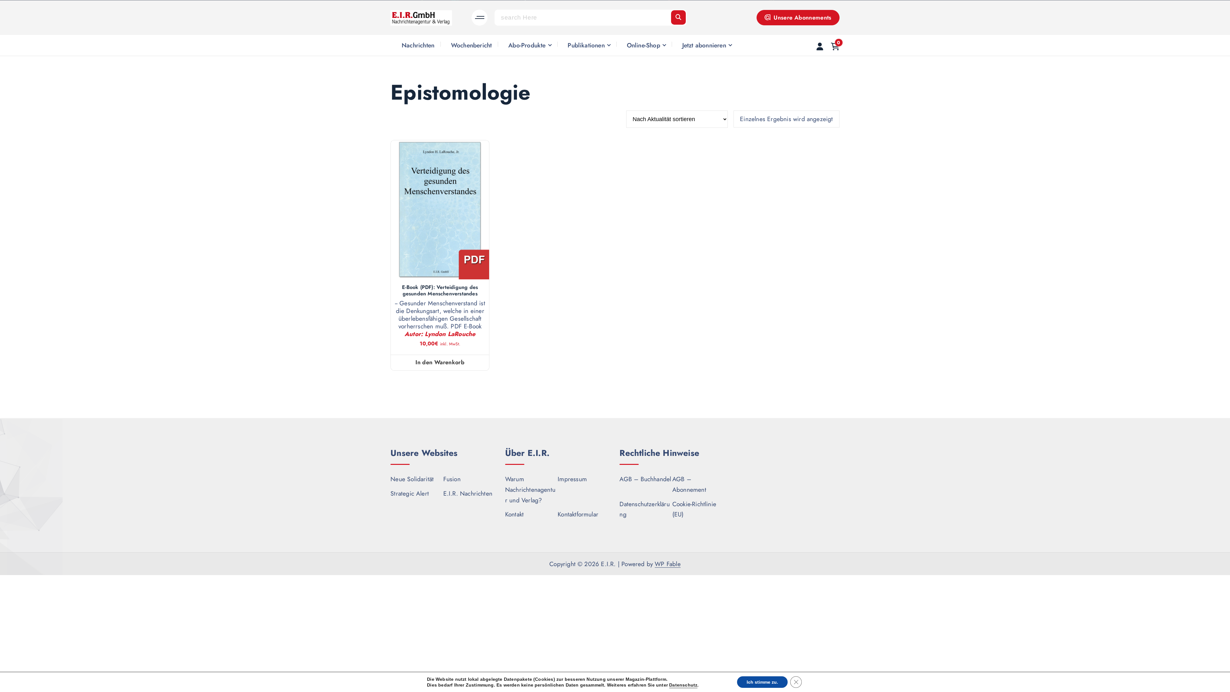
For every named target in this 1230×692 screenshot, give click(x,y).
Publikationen (586, 45)
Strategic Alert (409, 493)
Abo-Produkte (526, 45)
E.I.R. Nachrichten (467, 493)
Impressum (572, 478)
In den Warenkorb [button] (439, 362)
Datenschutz (683, 685)
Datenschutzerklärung (644, 509)
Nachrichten (418, 45)
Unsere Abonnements (802, 17)
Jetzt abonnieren (704, 45)
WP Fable (668, 563)
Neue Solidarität (412, 478)
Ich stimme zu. (762, 682)
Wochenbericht (471, 45)
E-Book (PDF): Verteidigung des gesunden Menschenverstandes (440, 290)
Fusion (452, 478)
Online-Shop (643, 45)
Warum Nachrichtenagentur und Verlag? (530, 489)
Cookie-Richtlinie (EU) (694, 509)
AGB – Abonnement (689, 484)
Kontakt (514, 514)
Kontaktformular (578, 514)
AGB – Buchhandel (645, 478)
